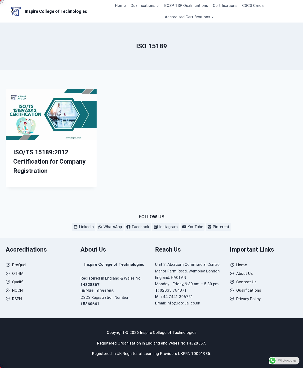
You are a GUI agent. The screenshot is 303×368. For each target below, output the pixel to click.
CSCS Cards (253, 5)
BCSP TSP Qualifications (186, 5)
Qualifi (17, 282)
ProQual (19, 264)
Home (120, 5)
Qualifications (248, 290)
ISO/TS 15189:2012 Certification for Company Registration (49, 161)
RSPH (17, 298)
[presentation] (51, 114)
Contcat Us (246, 282)
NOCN (17, 290)
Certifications (225, 5)
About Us (244, 273)
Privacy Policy (248, 298)
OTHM (17, 273)
